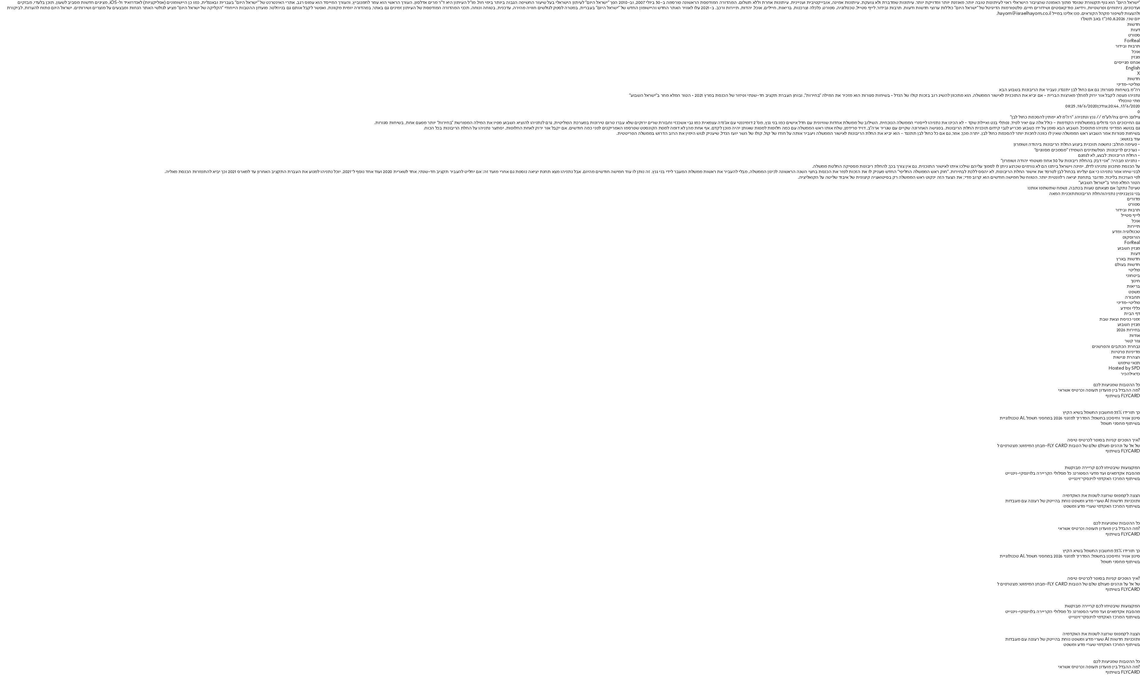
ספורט (1134, 35)
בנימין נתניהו (1115, 193)
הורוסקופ (1131, 237)
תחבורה (1132, 297)
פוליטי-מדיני (1128, 84)
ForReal (1132, 41)
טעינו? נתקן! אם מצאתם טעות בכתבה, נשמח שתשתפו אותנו (1083, 188)
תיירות (1133, 226)
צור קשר (1132, 341)
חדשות (1133, 24)
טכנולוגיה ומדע (1126, 231)
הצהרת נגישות (1126, 357)
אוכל (1136, 52)
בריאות (1133, 286)
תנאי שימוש (1129, 363)
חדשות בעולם (1127, 264)
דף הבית (1132, 313)
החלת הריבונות (1089, 193)
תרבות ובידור (1127, 46)
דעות (1135, 30)
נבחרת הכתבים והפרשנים (1116, 346)
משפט (1134, 292)
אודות (1134, 335)
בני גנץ (1134, 193)
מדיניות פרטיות (1125, 352)
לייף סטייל (1130, 215)
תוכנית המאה (1061, 193)
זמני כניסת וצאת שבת (1119, 319)
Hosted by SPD (1124, 368)
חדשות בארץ (1128, 259)
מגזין (1135, 57)
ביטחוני (1133, 275)
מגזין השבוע (1128, 248)
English (1133, 68)
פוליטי (1134, 270)
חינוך (1135, 281)
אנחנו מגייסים (1127, 62)
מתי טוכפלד (1129, 101)
